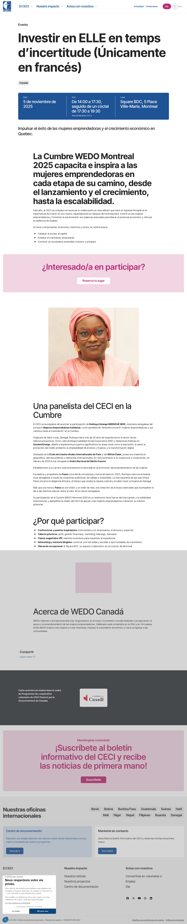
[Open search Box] (174, 6)
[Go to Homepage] (7, 6)
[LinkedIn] (152, 899)
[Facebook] (129, 899)
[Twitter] (134, 899)
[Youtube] (140, 899)
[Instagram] (146, 899)
